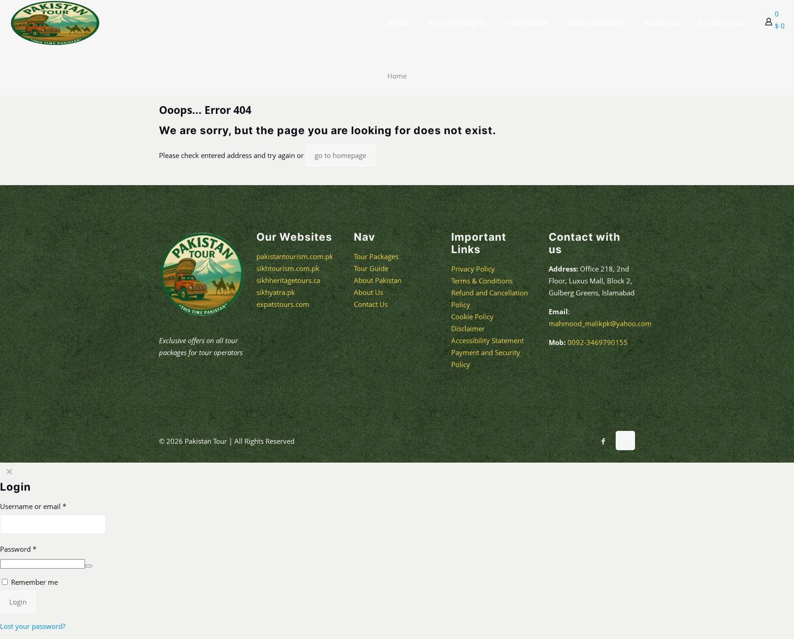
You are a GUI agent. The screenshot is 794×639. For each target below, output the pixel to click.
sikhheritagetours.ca (288, 280)
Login (18, 601)
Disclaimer (468, 328)
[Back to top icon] (625, 440)
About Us (368, 292)
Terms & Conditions (482, 280)
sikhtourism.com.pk (287, 268)
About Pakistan (378, 280)
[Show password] (88, 566)
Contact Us (371, 304)
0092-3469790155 (597, 342)
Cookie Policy (472, 316)
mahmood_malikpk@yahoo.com (600, 323)
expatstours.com (282, 304)
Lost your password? (32, 626)
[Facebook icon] (603, 441)
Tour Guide (371, 268)
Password (18, 549)
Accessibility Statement (487, 340)
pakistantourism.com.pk (294, 256)
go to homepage (340, 155)
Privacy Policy (473, 268)
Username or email (33, 506)
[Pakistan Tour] (55, 23)
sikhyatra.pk (275, 292)
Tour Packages (376, 256)
